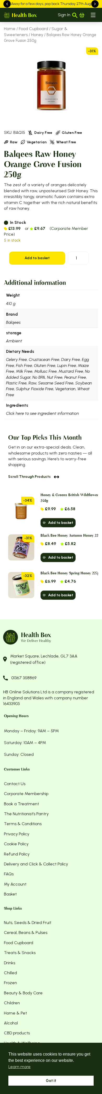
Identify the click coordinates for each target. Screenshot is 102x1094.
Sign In (64, 14)
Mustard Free (71, 371)
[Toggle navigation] (93, 15)
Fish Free (24, 365)
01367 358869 (23, 677)
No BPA (38, 377)
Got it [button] (51, 1080)
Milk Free (24, 371)
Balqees (13, 322)
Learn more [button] (19, 1066)
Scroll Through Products (29, 476)
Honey (37, 34)
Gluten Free (44, 365)
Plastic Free (16, 383)
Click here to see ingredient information (42, 413)
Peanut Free (75, 377)
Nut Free (55, 377)
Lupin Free (66, 365)
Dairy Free (70, 359)
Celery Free (16, 359)
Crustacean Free (44, 359)
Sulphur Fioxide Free (34, 388)
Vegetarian (65, 388)
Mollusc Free (45, 371)
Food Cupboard (33, 28)
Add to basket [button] (60, 522)
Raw (32, 383)
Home (9, 28)
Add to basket (37, 258)
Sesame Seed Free (55, 383)
